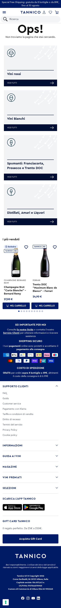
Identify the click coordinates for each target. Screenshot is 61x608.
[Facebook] (23, 598)
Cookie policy (10, 435)
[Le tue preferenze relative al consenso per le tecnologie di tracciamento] (6, 602)
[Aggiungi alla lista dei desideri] (26, 247)
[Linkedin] (38, 598)
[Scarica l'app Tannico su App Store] (12, 507)
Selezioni (9, 488)
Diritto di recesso (11, 419)
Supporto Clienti (15, 386)
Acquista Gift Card (30, 539)
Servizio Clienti (11, 333)
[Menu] (4, 12)
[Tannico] (30, 12)
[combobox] (33, 19)
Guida (6, 398)
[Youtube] (33, 598)
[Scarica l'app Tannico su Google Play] (34, 507)
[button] (50, 12)
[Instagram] (28, 598)
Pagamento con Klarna (14, 409)
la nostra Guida (25, 330)
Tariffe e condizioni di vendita (18, 414)
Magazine (10, 467)
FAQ (5, 393)
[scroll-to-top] (57, 592)
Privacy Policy (10, 430)
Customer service (12, 404)
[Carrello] (56, 12)
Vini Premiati (12, 477)
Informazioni (13, 445)
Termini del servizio (12, 425)
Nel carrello (18, 306)
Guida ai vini (12, 456)
